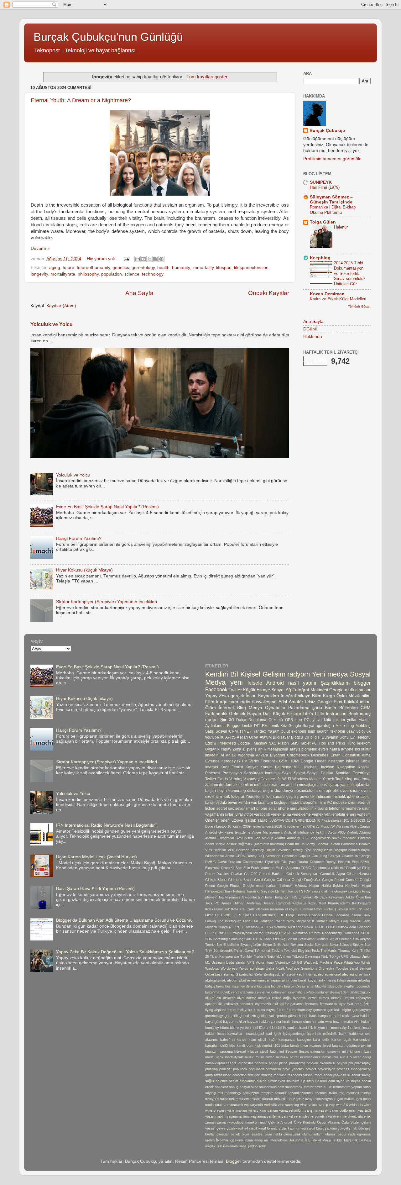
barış (220, 986)
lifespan (224, 267)
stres (319, 1087)
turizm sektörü (250, 1099)
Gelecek (237, 713)
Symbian (343, 773)
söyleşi (210, 1093)
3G (231, 720)
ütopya (237, 820)
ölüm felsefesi (252, 1134)
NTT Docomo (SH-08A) (255, 927)
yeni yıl (287, 1116)
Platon (283, 743)
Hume (268, 897)
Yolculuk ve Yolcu (51, 324)
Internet (352, 761)
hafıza (335, 749)
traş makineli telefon (355, 1093)
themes (321, 1093)
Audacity (293, 838)
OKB (331, 927)
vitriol (248, 814)
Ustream (218, 962)
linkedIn (212, 755)
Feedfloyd (353, 868)
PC (207, 933)
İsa (307, 1140)
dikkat (209, 998)
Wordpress (229, 968)
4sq (303, 826)
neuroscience (310, 1057)
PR (213, 933)
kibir (232, 1045)
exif (275, 1004)
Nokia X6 (311, 927)
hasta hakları (361, 1016)
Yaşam (273, 731)
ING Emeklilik (301, 897)
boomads (364, 986)
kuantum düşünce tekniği (351, 1045)
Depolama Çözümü (265, 720)
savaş (366, 1075)
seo (231, 808)
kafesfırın (227, 1039)
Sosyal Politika (320, 773)
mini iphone (351, 1051)
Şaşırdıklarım (335, 683)
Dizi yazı (289, 862)
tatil (220, 1093)
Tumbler (246, 956)
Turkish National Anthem (272, 956)
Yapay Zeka (217, 695)
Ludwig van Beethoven (223, 921)
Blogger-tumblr (240, 726)
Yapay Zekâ (231, 749)
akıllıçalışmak (215, 980)
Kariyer (252, 767)
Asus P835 (337, 832)
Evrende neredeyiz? (223, 761)
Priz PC (224, 933)
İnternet (226, 707)
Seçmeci (345, 939)
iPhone (347, 749)
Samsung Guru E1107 (246, 939)
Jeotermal (253, 903)
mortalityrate (62, 274)
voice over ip (318, 1105)
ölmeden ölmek (228, 1134)
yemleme (273, 1116)
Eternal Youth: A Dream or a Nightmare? (81, 100)
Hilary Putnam (234, 891)
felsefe (254, 683)
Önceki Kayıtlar (268, 293)
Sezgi (287, 773)
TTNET (245, 731)
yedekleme (301, 814)
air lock (365, 974)
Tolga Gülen (323, 222)
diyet (240, 998)
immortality (203, 267)
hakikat (351, 701)
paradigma (297, 1063)
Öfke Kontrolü (304, 1122)
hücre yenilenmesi (244, 1028)
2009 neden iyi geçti (258, 826)
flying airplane (215, 1010)
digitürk (365, 992)
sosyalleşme (264, 701)
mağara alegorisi (303, 802)
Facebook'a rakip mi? (328, 868)
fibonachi (311, 1004)
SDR (208, 939)
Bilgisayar (281, 737)
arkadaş (364, 980)
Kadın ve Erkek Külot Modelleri (338, 299)
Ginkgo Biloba (216, 880)
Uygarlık (212, 749)
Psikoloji (271, 933)
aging (54, 267)
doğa (287, 998)
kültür (366, 749)
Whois (366, 962)
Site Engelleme (227, 944)
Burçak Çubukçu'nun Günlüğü (108, 36)
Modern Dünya (216, 927)
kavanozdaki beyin (221, 802)
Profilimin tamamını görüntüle (332, 158)
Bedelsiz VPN (224, 850)
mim (311, 731)
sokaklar (221, 1087)
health (163, 267)
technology (153, 274)
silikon (261, 1081)
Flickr (366, 868)
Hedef (320, 761)
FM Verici (250, 761)
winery (253, 1110)
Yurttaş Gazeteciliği (238, 974)
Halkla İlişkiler (332, 885)
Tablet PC (308, 743)
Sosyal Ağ (281, 689)
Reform (314, 933)
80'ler (311, 826)
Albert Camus (360, 826)
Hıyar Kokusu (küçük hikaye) (84, 570)
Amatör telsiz (302, 701)
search (323, 731)
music (249, 1057)
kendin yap (247, 802)
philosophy (88, 274)
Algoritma (246, 755)
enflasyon (363, 998)
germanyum (361, 1010)
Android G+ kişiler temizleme (228, 832)
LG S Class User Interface (254, 915)
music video (265, 1057)
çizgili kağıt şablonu (322, 1128)
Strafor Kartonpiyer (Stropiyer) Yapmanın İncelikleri (106, 601)
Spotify (358, 944)
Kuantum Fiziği (310, 909)
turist (224, 1099)
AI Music (323, 826)
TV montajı (262, 950)
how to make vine (346, 1022)
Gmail (258, 880)
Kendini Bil (221, 674)
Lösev (248, 921)
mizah (366, 1051)
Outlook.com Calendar (353, 927)
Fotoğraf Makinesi (310, 689)
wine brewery (215, 1110)
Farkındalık (216, 713)
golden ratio (267, 1016)
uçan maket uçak (349, 1099)
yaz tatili (364, 1110)
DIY (257, 726)
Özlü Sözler (350, 1122)
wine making (237, 1110)
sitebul (311, 1081)
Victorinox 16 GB (288, 962)
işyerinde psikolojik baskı (327, 1033)
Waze (338, 962)
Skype (267, 944)
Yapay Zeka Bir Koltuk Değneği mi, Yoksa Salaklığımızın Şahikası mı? (125, 952)
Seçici (333, 939)
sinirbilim (292, 1081)
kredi (327, 1045)
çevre (220, 1128)
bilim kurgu (216, 701)
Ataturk (266, 737)
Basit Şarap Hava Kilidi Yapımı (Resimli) (95, 888)
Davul (222, 862)
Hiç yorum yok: (102, 258)
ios (357, 749)
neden (211, 719)
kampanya (286, 1039)
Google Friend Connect (340, 880)
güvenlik (307, 796)
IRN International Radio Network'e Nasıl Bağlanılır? (106, 825)
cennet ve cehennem (271, 992)
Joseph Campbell (276, 903)
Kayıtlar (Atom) (61, 305)
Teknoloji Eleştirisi (297, 950)
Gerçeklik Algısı (332, 874)
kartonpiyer (362, 1039)
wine (367, 1105)
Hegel (366, 885)
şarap (263, 820)
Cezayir (334, 856)
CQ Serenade (269, 856)
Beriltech (242, 850)
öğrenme (364, 1134)
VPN (250, 962)
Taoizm (277, 950)
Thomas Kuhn (348, 950)
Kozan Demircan (327, 294)
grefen (282, 1016)
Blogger (233, 1161)
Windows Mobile (306, 779)
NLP (232, 927)
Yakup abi (246, 968)
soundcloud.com (271, 1087)
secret (221, 808)
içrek (277, 1033)
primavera (273, 1069)
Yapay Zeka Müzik (269, 968)
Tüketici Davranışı (306, 956)
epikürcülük (214, 1004)
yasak (323, 1110)
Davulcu (234, 862)
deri (345, 992)
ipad (269, 1033)
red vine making (260, 1075)
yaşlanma (258, 1116)
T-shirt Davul (243, 950)
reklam (339, 720)
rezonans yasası (301, 1075)
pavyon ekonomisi (321, 1063)
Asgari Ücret (247, 737)
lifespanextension (251, 267)
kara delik (321, 1039)
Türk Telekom (359, 743)
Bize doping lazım (318, 850)
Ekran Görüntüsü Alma (351, 755)
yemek (317, 814)
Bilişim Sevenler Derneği (284, 850)
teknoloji (338, 731)
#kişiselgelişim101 (335, 820)
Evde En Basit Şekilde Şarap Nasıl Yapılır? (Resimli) (107, 506)
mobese (340, 802)
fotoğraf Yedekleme (248, 796)
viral (239, 814)
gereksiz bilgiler (339, 1010)
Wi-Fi (286, 779)
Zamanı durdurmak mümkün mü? (233, 784)
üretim (210, 1140)
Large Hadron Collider (303, 915)
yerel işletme (303, 1116)
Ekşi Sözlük (361, 862)
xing (263, 1110)
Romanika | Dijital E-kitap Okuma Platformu (333, 210)
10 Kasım (234, 826)
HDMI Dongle (301, 761)
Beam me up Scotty (300, 844)
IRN (316, 897)
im (327, 1028)
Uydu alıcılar (236, 962)
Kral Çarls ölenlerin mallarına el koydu (268, 909)
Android (275, 683)
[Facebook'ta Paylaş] (155, 259)
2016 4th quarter (286, 826)
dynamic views (305, 998)
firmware (326, 1004)
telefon (335, 808)
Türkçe (334, 956)
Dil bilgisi (312, 737)
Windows (212, 968)
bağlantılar (361, 784)
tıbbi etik (280, 1099)
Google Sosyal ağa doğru (311, 726)
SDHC (366, 933)
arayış (295, 749)
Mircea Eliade (360, 921)
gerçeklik (231, 1016)
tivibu (333, 1093)
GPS (289, 720)
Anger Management (267, 832)
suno (367, 1087)
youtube (212, 737)
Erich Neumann (262, 868)
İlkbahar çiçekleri (229, 1140)
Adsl (283, 701)
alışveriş (249, 749)
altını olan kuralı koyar (299, 980)
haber (303, 1016)
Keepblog (320, 257)
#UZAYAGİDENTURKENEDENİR (294, 820)
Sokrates (321, 944)
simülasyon (276, 1081)
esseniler (246, 1004)
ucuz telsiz (296, 1099)
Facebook (216, 689)
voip (332, 1105)
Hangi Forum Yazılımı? (79, 538)
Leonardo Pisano (348, 915)
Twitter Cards (216, 779)
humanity (181, 267)
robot (318, 1075)
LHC (281, 915)
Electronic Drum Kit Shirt (223, 868)
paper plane (278, 1063)
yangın (273, 1110)
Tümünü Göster (359, 306)
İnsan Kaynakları (262, 695)
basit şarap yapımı (336, 784)
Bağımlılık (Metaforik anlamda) (261, 844)
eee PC (302, 720)
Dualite (303, 862)
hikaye (304, 695)
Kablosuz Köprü (304, 903)
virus (304, 1105)
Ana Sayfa (139, 293)
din (218, 998)
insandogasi (255, 1033)
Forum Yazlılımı (217, 874)
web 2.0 (342, 1105)
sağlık (209, 1081)
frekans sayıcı (264, 1010)
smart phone (256, 808)
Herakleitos (213, 891)
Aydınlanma (215, 726)
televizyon (251, 1093)
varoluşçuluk (233, 1105)
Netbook (280, 927)
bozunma (212, 992)
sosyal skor (249, 1087)
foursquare (275, 796)
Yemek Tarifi (332, 779)
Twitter (235, 689)
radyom (298, 674)
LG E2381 (223, 915)
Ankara (262, 755)
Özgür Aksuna (328, 1122)
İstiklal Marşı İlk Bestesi (352, 1140)
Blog (241, 707)
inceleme (355, 1028)
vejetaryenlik (253, 1105)
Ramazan (300, 933)
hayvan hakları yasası (264, 1022)
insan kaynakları (230, 1033)
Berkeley (257, 850)
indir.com (323, 796)
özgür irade (347, 1134)
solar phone (278, 808)
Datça (241, 720)
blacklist (321, 986)
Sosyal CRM (227, 731)
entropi (325, 790)
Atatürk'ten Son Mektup (255, 838)
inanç (365, 713)
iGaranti (265, 1028)
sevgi (239, 808)
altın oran (271, 784)
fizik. (367, 1004)
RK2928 (285, 933)
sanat (356, 1075)
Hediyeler (352, 885)
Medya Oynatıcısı (267, 707)
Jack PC (212, 903)
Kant (322, 903)
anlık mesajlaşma (273, 749)
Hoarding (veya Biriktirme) (265, 891)
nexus (327, 1057)
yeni (236, 682)
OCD (323, 927)
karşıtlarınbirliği (216, 1045)
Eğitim (210, 743)
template (267, 1093)
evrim (366, 790)
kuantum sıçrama (219, 1051)
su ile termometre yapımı (343, 1087)
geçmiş (292, 796)
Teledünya (362, 773)
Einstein (344, 862)
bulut (285, 731)
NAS (272, 743)
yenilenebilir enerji (340, 814)
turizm (233, 1099)
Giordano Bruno (240, 880)
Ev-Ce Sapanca (288, 868)
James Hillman (232, 903)
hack (313, 1016)
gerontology (143, 267)
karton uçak (341, 1039)
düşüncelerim (306, 790)
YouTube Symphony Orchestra (310, 968)
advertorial (333, 974)
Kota (234, 909)
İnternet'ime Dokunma (286, 1140)
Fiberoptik (269, 761)
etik (336, 790)
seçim (233, 1081)
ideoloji (277, 1028)
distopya (254, 790)
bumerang (237, 790)
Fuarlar (236, 874)
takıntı (323, 808)
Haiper (314, 885)
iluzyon (319, 1028)
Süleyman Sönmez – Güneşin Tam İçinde (331, 199)
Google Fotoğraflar (306, 880)
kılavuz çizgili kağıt (262, 1051)
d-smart (336, 992)
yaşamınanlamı (238, 1116)
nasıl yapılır (302, 683)
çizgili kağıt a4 (237, 1128)
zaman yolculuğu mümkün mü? (242, 1122)
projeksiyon (326, 1069)
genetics (120, 267)
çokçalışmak (347, 1128)
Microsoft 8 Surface (312, 921)
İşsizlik (250, 820)
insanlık (339, 796)
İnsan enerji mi (256, 1140)
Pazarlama (299, 707)
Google (336, 689)
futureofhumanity (93, 267)
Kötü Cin (355, 909)
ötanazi (330, 1134)
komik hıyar (299, 1045)
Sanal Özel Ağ (274, 939)
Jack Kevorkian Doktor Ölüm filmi (345, 897)
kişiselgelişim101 (267, 1045)
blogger (362, 683)
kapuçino (304, 1039)
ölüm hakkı (273, 1134)
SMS (294, 743)
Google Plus (329, 701)
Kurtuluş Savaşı (336, 909)
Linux (366, 915)
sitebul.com (326, 1081)
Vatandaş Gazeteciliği (262, 779)
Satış (209, 731)
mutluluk (282, 1057)
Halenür (341, 227)
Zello (258, 974)
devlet (354, 992)
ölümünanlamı (312, 1134)
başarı (210, 790)
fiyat (342, 1004)
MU (256, 921)
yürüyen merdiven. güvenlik (349, 1116)
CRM (366, 707)
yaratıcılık (262, 814)
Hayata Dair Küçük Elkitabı (274, 713)
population (111, 274)
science (131, 274)
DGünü (310, 329)
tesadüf (281, 1093)
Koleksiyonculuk (217, 909)
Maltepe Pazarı (273, 921)
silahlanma (248, 1081)
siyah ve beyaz (348, 1081)
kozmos (316, 1045)
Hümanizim (281, 897)
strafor (309, 1087)
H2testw (301, 885)
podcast (225, 1069)
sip (303, 1081)
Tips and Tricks (332, 743)
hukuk (366, 1022)
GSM (283, 761)
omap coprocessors (221, 1063)
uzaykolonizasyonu (320, 1099)
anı (282, 784)
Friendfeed (226, 743)
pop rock (240, 1069)
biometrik (309, 749)
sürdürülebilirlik (303, 808)
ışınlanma (230, 1146)
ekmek (324, 998)
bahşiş (210, 986)
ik (311, 1028)
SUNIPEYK (321, 182)
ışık (219, 1146)
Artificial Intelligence (299, 832)
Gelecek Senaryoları (302, 874)
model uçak (214, 1057)
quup (209, 1075)
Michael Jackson (319, 767)
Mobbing (363, 726)
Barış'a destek (226, 844)
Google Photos (229, 885)
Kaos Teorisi (232, 767)
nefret (294, 1057)
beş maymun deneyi (240, 986)
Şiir (223, 719)
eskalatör (231, 1004)
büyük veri (229, 992)
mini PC (325, 802)
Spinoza (345, 944)
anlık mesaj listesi (332, 980)
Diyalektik (272, 862)
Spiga (334, 944)
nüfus (344, 1057)
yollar (352, 720)
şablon (252, 1146)
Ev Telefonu (360, 737)
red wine (280, 1075)
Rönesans (351, 933)
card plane (246, 992)
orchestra (245, 1063)
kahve (241, 1039)
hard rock (341, 1016)
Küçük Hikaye (256, 689)
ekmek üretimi (342, 998)
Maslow (260, 743)
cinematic (295, 992)
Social (308, 944)
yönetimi (321, 1116)
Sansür (291, 939)
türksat (267, 1099)
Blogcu (297, 737)
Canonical (289, 856)
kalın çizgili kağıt (262, 1039)
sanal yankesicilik (337, 1075)
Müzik (354, 695)
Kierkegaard (361, 903)
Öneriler (212, 820)
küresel (240, 1051)
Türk (324, 956)
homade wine (322, 1022)
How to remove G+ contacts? (240, 897)
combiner (322, 992)
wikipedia (356, 1105)
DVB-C (210, 862)
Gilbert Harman (358, 874)
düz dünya (284, 790)
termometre (351, 808)
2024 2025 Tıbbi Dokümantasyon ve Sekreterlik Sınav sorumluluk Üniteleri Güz (350, 273)
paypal (342, 1063)
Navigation (346, 767)
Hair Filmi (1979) (325, 187)
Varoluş (235, 779)
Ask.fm (321, 832)
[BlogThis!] (143, 259)
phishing (211, 1069)
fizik (226, 796)
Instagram (335, 761)
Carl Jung (319, 856)
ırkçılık (210, 1146)
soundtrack (293, 1087)
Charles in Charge (356, 856)
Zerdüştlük (272, 974)
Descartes (319, 755)
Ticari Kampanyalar (224, 956)
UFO (345, 956)
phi (350, 1063)
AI (222, 755)
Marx (290, 921)
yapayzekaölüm (291, 1110)
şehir (262, 1146)
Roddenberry (332, 933)
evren (323, 749)
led (281, 1051)
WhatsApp (352, 962)
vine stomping (288, 1105)
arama (352, 980)
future (68, 267)
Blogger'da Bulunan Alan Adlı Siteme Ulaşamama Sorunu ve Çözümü (124, 920)
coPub (309, 992)
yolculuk (364, 731)
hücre (224, 1028)
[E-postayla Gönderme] (126, 258)
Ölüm (210, 707)
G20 (254, 874)
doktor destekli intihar (263, 998)
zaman (210, 1122)
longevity (39, 274)
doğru (268, 790)
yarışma (311, 1110)
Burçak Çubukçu (327, 130)
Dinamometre (253, 862)
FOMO (306, 868)
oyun (352, 802)
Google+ (244, 743)
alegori (232, 980)
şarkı (317, 707)
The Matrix (328, 950)
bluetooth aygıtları (341, 986)
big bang (263, 986)
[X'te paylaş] (149, 259)
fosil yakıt (244, 1010)
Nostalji (364, 767)
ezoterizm (213, 796)
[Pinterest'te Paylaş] (161, 259)
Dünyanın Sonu (335, 737)
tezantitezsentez (301, 1093)
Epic (246, 868)
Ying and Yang (358, 779)
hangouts (325, 1016)
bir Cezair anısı (302, 986)
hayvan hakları (234, 1022)
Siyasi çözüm (250, 944)
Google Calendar (277, 880)
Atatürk (365, 720)
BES (304, 838)
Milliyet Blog (338, 921)
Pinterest (212, 773)
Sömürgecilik (223, 950)
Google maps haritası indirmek (268, 885)
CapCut (304, 856)
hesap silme (301, 1022)
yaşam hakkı (215, 1116)
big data (277, 986)
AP (333, 826)
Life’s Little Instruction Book (330, 713)
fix (336, 1004)
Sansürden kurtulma (262, 773)
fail (281, 1004)
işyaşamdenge (294, 1033)
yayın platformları (343, 1110)
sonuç (233, 1087)
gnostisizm (248, 1016)
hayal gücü (213, 1022)
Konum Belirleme (275, 767)
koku (285, 1045)
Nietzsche (295, 927)
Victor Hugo (265, 962)
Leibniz (327, 915)
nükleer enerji (360, 1057)
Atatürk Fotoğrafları (220, 838)
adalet (318, 974)
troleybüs (212, 1099)
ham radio (239, 701)
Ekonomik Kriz (274, 726)
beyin (222, 790)
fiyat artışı (354, 1004)
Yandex (259, 731)
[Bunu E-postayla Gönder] (137, 259)
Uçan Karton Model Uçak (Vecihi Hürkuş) (96, 857)
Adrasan (342, 826)
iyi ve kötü (321, 720)
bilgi (287, 986)
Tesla (315, 950)
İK (222, 737)
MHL (298, 767)
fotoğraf (288, 695)
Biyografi (277, 755)
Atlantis (279, 838)
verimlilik (270, 1105)
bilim (366, 695)
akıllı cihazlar (358, 689)
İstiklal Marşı (321, 1140)
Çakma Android (280, 1122)
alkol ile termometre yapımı (260, 980)
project (311, 1069)
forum (231, 1010)
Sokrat (299, 773)
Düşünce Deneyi (323, 862)
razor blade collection (230, 1075)
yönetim (364, 814)
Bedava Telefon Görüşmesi (337, 844)
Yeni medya (330, 674)
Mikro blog (345, 726)
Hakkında (312, 336)
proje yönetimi (293, 1069)
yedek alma (281, 814)
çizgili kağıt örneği (292, 1128)
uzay (350, 731)
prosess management (354, 1069)
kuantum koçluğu (272, 802)
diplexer (229, 998)
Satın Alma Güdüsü (313, 939)
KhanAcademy (339, 903)
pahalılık (261, 1063)
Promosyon (232, 773)
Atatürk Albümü (359, 832)
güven (293, 1016)
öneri (225, 820)
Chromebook (298, 755)
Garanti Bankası (271, 874)
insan (365, 701)
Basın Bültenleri (341, 707)
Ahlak (231, 755)
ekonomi (298, 731)
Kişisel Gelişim (262, 674)
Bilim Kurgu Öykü (329, 695)
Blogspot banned (347, 850)
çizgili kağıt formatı (263, 1128)
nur (335, 1057)
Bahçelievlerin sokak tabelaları (333, 838)
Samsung (220, 939)
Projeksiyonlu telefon (247, 933)
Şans (243, 1146)
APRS (230, 737)
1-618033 (358, 820)
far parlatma (294, 1004)
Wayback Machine (318, 962)
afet (345, 974)
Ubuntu (355, 956)
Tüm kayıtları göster (206, 76)
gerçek (237, 695)
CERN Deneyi (247, 856)
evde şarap (350, 790)
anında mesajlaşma (303, 784)
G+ (246, 874)
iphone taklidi (359, 796)
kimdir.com (245, 1045)
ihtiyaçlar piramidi (296, 1028)
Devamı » (40, 248)
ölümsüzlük (292, 1134)
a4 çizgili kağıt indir (297, 974)
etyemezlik (263, 1004)
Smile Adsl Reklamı (288, 944)
